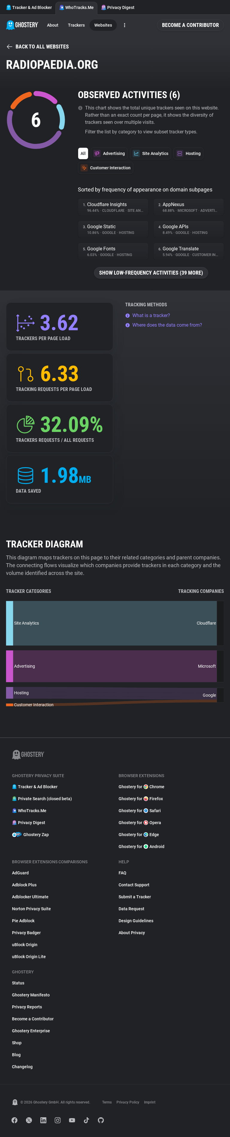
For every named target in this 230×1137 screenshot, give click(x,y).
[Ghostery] (22, 25)
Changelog (22, 1066)
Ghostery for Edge (139, 834)
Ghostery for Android (141, 846)
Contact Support (134, 884)
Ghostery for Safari (140, 810)
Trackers (76, 25)
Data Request (131, 908)
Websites (103, 25)
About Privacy (132, 932)
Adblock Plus (24, 884)
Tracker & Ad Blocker (32, 7)
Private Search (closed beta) (45, 798)
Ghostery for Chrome (141, 786)
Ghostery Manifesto (31, 995)
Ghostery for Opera (140, 822)
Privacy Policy (127, 1102)
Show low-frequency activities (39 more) (151, 273)
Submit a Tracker (135, 896)
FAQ (122, 872)
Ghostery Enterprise (31, 1030)
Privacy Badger (26, 932)
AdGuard (20, 872)
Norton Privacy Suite (31, 908)
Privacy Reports (27, 1006)
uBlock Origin (24, 944)
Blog (16, 1054)
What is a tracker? (151, 315)
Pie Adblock (23, 920)
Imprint (149, 1102)
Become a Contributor (190, 25)
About (52, 25)
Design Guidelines (136, 920)
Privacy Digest (120, 7)
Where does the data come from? (167, 325)
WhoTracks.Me (79, 7)
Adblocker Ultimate (30, 896)
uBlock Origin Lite (29, 956)
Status (18, 983)
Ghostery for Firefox (141, 798)
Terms (107, 1102)
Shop (17, 1042)
